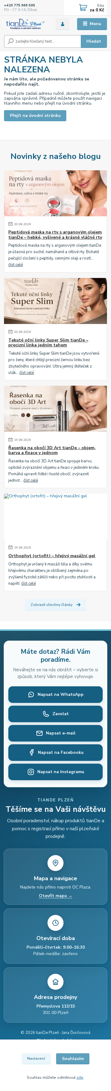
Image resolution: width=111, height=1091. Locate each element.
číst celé (15, 265)
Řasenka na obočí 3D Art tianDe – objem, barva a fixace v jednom (52, 450)
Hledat (93, 41)
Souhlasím (73, 1059)
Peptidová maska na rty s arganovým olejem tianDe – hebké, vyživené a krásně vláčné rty (55, 235)
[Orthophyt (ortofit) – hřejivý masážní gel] (55, 517)
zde (79, 1077)
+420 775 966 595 (19, 5)
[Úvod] (25, 24)
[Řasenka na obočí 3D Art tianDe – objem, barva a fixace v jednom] (55, 409)
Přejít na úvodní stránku (35, 115)
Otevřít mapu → (55, 895)
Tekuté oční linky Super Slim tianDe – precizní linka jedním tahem (48, 343)
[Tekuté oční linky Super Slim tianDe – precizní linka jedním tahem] (55, 301)
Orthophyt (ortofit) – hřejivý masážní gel (51, 555)
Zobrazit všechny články (51, 604)
